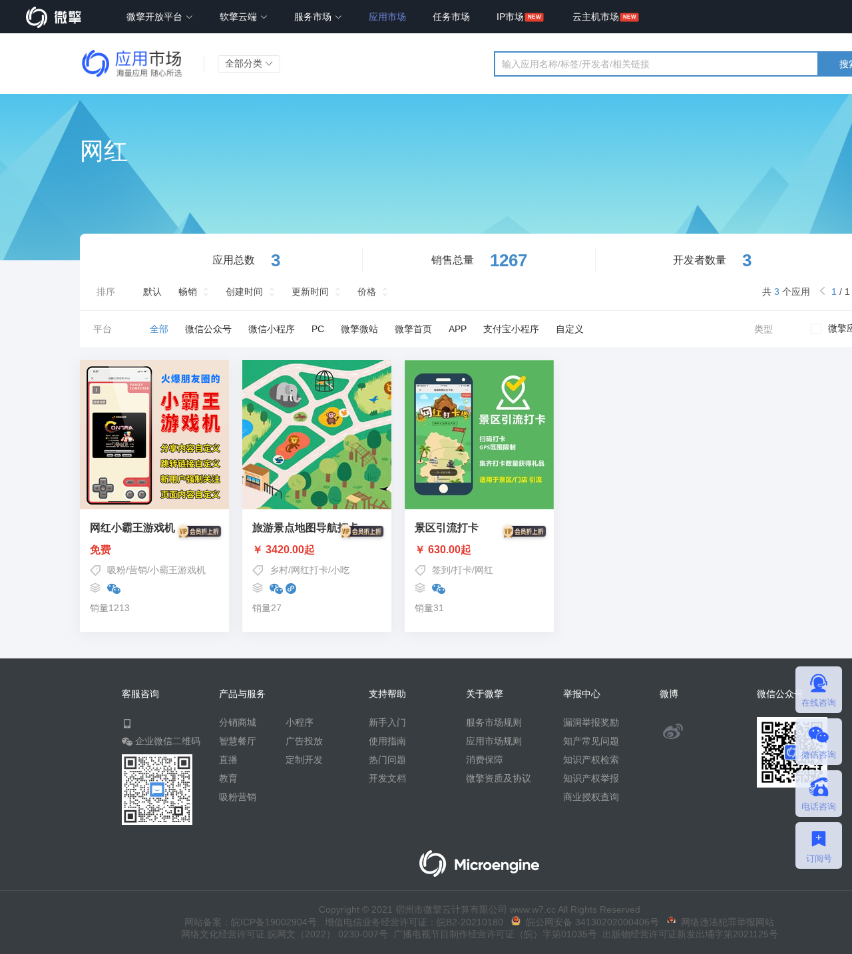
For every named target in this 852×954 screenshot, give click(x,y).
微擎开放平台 (155, 16)
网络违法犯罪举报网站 (725, 922)
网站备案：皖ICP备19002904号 (250, 922)
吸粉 (116, 570)
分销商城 (237, 722)
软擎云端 (240, 16)
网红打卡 (309, 570)
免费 (100, 550)
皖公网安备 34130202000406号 (590, 922)
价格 (366, 291)
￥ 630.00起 (443, 550)
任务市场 (451, 16)
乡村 (279, 570)
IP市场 (510, 16)
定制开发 (304, 759)
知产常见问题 (591, 741)
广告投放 (304, 741)
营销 (137, 570)
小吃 (340, 570)
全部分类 (245, 63)
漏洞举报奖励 (591, 722)
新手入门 (387, 722)
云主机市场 (595, 16)
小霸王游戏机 (178, 570)
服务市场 (314, 16)
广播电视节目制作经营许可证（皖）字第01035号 (492, 934)
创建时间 (244, 291)
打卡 (462, 570)
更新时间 (310, 291)
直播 (228, 759)
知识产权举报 (591, 778)
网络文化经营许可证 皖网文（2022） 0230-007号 (284, 934)
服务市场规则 (494, 722)
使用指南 (387, 741)
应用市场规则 (494, 741)
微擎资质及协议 (498, 778)
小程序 (300, 722)
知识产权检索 (591, 759)
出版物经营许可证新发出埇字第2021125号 (687, 934)
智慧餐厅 (237, 741)
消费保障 (484, 759)
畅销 (187, 291)
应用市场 (387, 16)
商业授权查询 (591, 797)
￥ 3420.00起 (283, 550)
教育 (228, 778)
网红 (484, 570)
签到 (441, 570)
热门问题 (387, 759)
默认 (152, 291)
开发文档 (387, 778)
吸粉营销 (237, 797)
